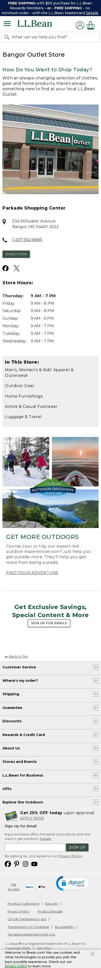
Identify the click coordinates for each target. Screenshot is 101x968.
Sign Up (77, 847)
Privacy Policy (70, 856)
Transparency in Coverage (28, 927)
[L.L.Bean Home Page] (41, 25)
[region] (50, 8)
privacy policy (16, 966)
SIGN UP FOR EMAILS (49, 623)
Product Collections (23, 903)
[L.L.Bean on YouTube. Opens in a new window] (34, 863)
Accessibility (64, 927)
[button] (73, 883)
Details (92, 13)
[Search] (8, 36)
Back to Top (18, 656)
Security (51, 903)
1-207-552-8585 (27, 239)
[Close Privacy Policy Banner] (92, 954)
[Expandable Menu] (7, 24)
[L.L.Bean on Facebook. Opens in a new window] (8, 863)
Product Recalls (50, 911)
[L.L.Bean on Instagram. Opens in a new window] (25, 863)
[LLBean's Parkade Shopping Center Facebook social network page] (5, 268)
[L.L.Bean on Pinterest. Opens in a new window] (16, 863)
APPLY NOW (32, 818)
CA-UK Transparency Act (27, 919)
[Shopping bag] (92, 25)
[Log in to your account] (80, 25)
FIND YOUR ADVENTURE (32, 572)
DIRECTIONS (16, 254)
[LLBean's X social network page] (16, 268)
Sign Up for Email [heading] (21, 826)
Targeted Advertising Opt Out (31, 934)
